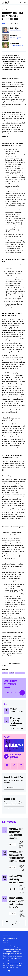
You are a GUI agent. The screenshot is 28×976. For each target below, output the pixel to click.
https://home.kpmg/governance (10, 967)
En (25, 2)
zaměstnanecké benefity (13, 23)
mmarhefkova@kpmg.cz (16, 45)
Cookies (5, 940)
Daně (3, 23)
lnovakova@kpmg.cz (15, 30)
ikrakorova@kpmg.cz (15, 38)
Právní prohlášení (8, 935)
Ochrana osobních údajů (10, 938)
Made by (5, 971)
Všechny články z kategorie (14, 923)
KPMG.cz (5, 942)
